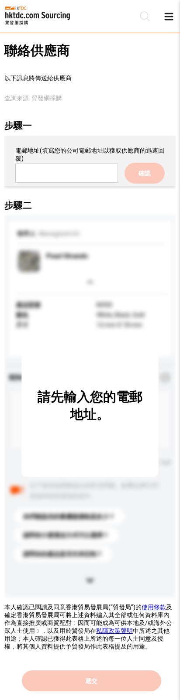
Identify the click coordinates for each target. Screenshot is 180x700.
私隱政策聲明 (114, 630)
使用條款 (154, 607)
